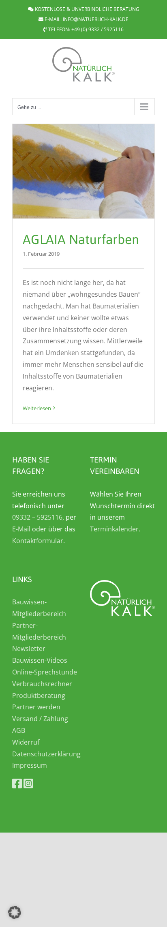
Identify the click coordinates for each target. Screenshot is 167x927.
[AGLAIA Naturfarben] (83, 171)
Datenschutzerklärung (46, 753)
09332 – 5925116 (37, 517)
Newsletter (28, 648)
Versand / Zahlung (40, 718)
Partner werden (36, 706)
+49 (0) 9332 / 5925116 (97, 29)
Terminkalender (114, 529)
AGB (18, 730)
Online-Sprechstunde (44, 672)
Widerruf (25, 742)
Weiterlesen (37, 408)
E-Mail (21, 529)
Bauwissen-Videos (39, 660)
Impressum (29, 765)
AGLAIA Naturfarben (81, 239)
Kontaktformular (37, 540)
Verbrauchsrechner (42, 683)
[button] (14, 912)
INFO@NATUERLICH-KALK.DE (95, 19)
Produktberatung (38, 695)
